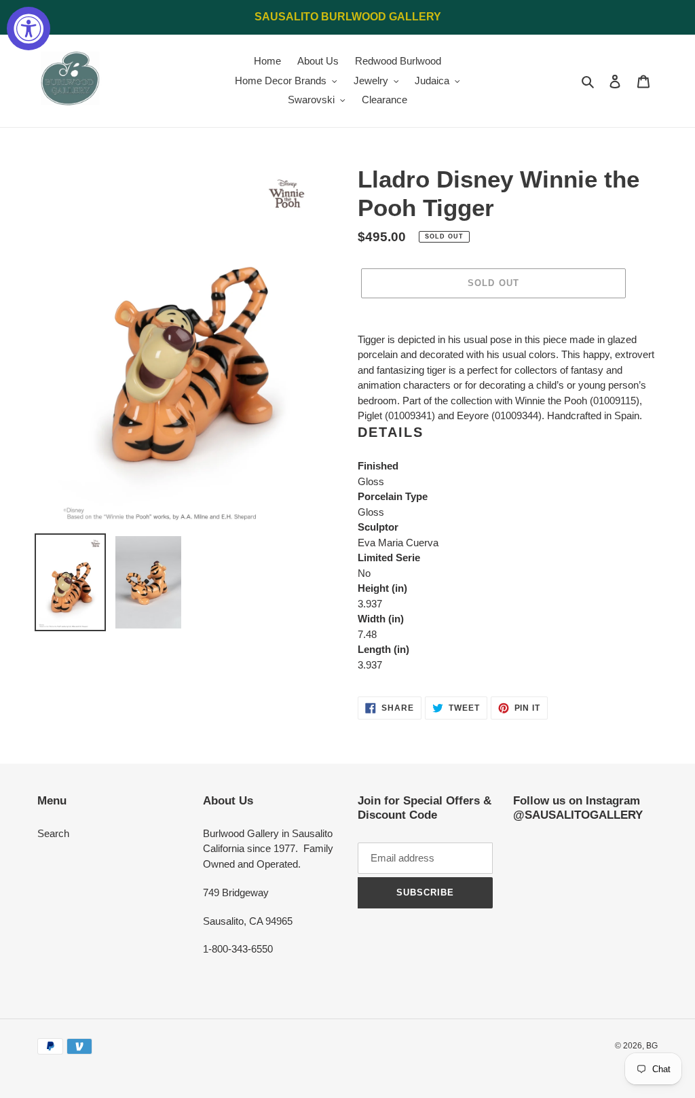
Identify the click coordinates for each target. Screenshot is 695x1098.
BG (652, 1045)
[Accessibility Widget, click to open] (28, 28)
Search (53, 833)
